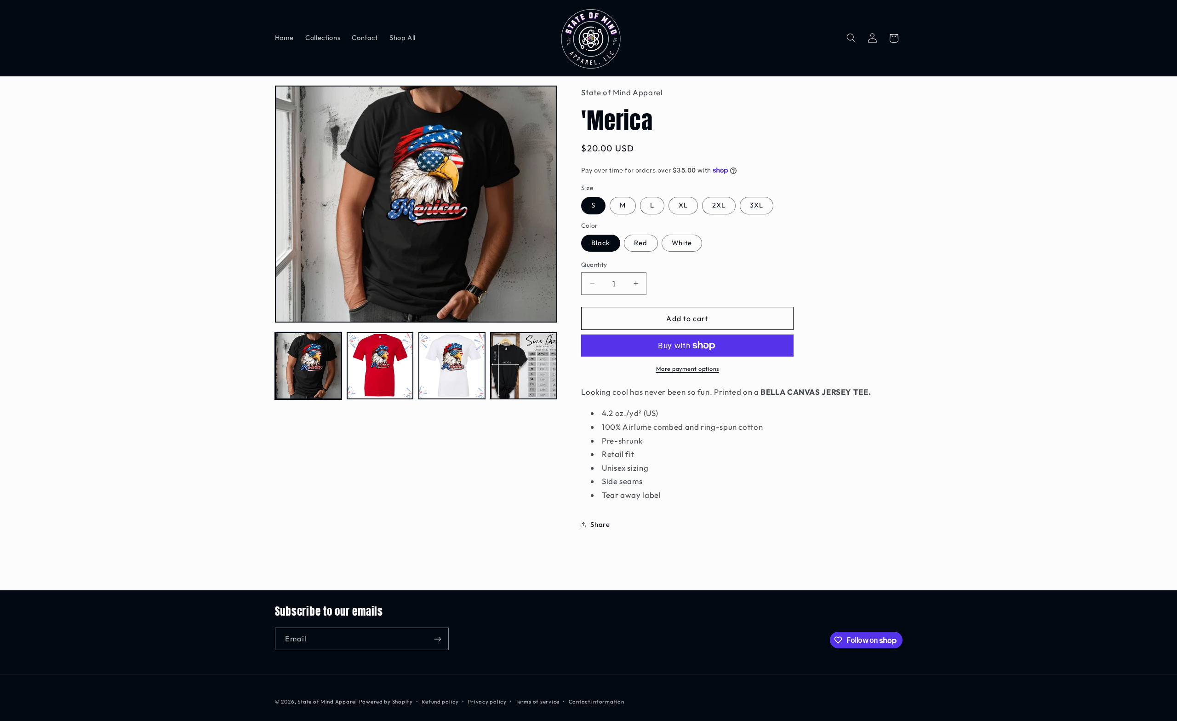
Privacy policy (487, 701)
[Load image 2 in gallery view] (380, 365)
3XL (756, 205)
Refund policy (440, 701)
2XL (719, 205)
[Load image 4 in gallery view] (523, 365)
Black (600, 242)
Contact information (596, 701)
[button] (851, 38)
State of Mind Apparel (327, 701)
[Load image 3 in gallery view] (452, 365)
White (681, 242)
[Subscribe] (437, 639)
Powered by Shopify (386, 701)
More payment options (688, 368)
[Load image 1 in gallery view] (308, 365)
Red (640, 242)
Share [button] (600, 524)
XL (683, 205)
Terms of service (537, 701)
